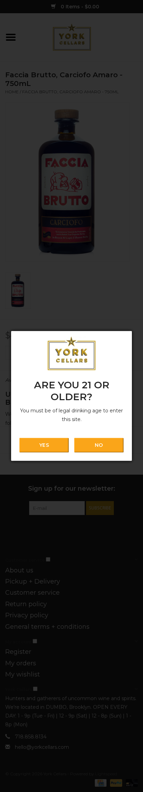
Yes (44, 445)
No (99, 445)
